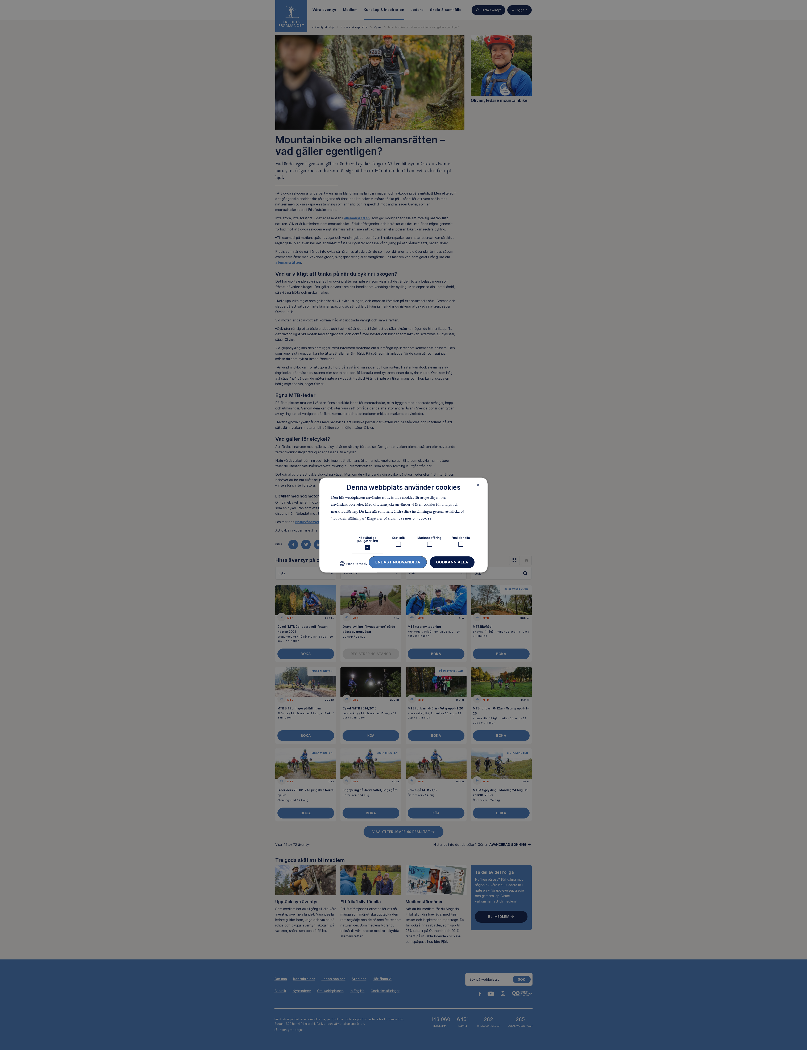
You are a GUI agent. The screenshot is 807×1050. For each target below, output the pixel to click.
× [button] (478, 485)
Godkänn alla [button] (452, 562)
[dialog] (403, 525)
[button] (353, 565)
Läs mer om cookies (414, 518)
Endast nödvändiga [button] (397, 562)
